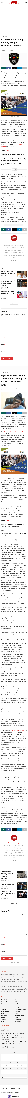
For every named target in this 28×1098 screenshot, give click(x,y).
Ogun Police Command (17, 225)
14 (21, 1065)
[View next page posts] (15, 169)
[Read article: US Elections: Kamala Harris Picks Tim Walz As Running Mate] (22, 894)
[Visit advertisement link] (14, 103)
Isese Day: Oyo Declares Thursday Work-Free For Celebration (7, 293)
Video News (18, 1019)
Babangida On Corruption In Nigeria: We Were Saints (13, 1029)
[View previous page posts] (13, 169)
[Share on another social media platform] (24, 68)
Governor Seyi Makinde (18, 730)
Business (3, 1003)
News (6, 36)
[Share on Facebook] (8, 68)
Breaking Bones (5, 1001)
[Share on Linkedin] (19, 68)
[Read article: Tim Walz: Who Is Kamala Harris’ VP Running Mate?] (22, 886)
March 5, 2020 (15, 49)
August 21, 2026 (6, 277)
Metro (2, 1021)
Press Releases (19, 1007)
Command (13, 72)
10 (6, 1065)
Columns (3, 1005)
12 (14, 1065)
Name (3, 338)
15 (25, 1065)
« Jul (2, 1077)
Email (3, 344)
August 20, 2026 (6, 288)
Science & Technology (20, 1009)
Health (2, 1013)
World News (18, 1021)
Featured (6, 372)
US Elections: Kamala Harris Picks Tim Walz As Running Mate (7, 893)
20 (17, 1068)
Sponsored (17, 1011)
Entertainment (4, 1007)
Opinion (17, 1001)
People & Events (19, 1003)
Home (2, 36)
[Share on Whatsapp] (3, 68)
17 (6, 1068)
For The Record (20, 281)
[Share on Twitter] (14, 68)
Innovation (4, 1015)
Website (3, 351)
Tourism (3, 1090)
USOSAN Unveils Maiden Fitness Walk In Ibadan (12, 1037)
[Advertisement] (14, 19)
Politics (17, 1005)
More (20, 1090)
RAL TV (14, 1090)
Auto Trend (4, 999)
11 (10, 1065)
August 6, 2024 (5, 880)
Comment (4, 319)
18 (10, 1068)
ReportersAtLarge (6, 49)
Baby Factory (7, 225)
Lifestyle (3, 1019)
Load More (14, 303)
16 (3, 1068)
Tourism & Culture (19, 1015)
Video (16, 1017)
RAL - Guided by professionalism (13, 1092)
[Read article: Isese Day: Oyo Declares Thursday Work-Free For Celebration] (22, 294)
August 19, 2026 (6, 298)
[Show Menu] (2, 2)
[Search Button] (26, 2)
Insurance (3, 1017)
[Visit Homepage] (14, 2)
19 (14, 1068)
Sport (16, 1013)
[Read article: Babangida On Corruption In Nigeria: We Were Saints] (22, 274)
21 (21, 1068)
